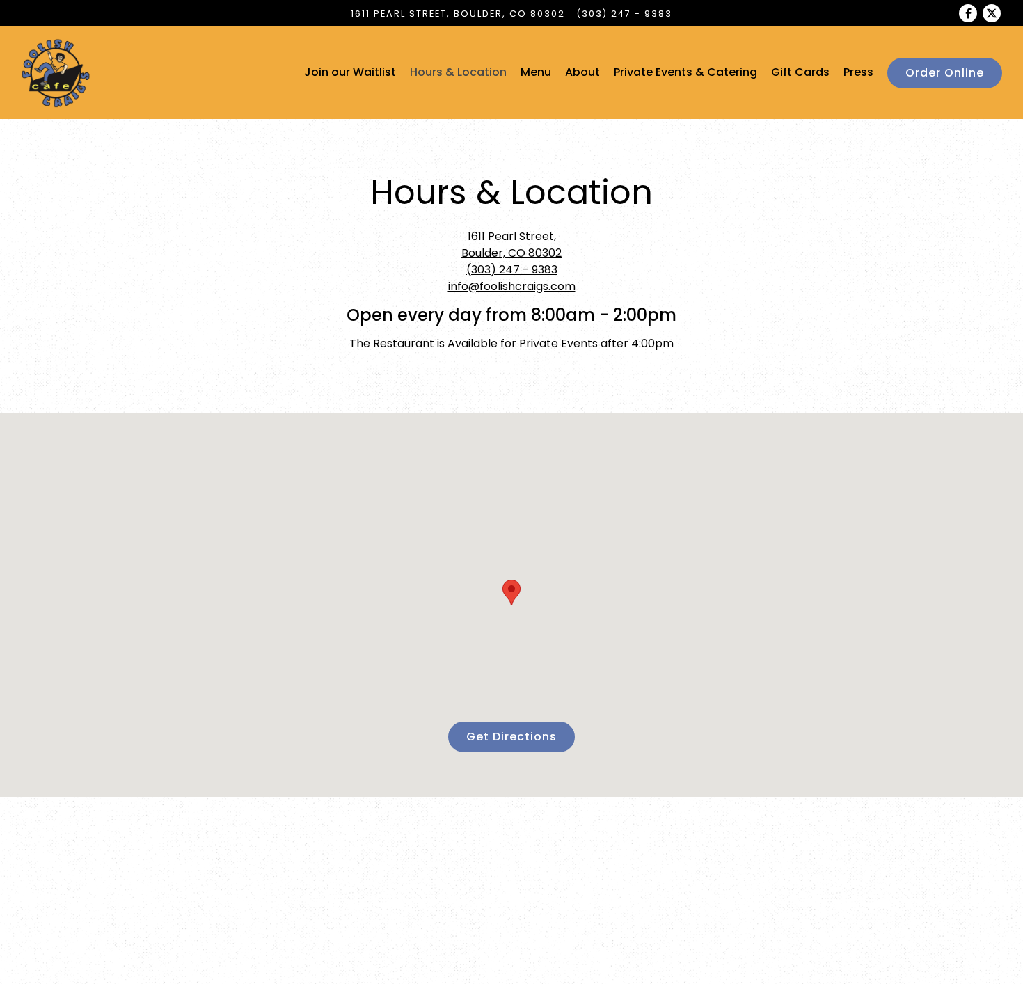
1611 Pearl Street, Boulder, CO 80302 (511, 244)
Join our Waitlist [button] (350, 72)
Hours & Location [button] (458, 72)
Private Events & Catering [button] (685, 72)
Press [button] (858, 72)
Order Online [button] (944, 73)
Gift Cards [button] (800, 72)
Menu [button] (536, 72)
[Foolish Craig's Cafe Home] (55, 72)
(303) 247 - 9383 (624, 13)
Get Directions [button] (511, 737)
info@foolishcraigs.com (512, 286)
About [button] (582, 72)
